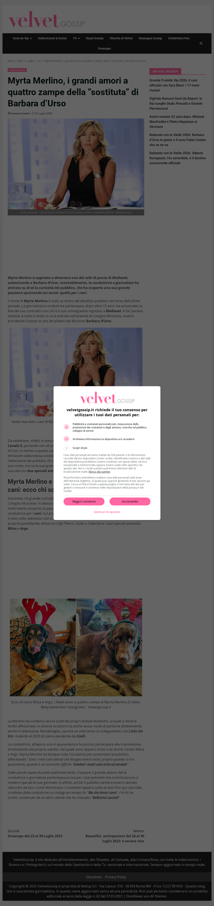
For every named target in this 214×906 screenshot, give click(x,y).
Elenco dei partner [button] (99, 471)
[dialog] (107, 453)
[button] (107, 448)
